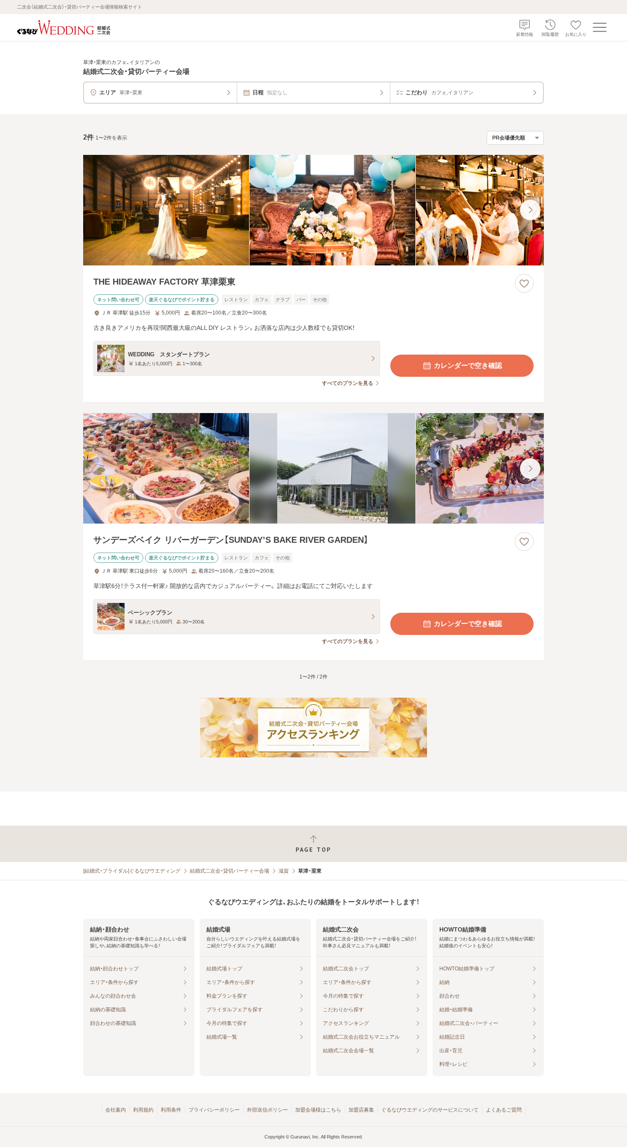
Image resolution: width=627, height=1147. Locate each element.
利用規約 (143, 1110)
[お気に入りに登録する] (524, 283)
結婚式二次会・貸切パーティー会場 (229, 871)
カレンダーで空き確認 (468, 365)
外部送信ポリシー (267, 1110)
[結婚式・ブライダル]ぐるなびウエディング (131, 871)
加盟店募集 (361, 1110)
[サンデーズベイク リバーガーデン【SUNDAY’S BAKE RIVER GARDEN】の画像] (313, 468)
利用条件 (171, 1110)
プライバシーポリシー (214, 1110)
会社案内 (115, 1110)
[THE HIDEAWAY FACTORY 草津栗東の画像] (313, 210)
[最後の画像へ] (530, 210)
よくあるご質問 (504, 1110)
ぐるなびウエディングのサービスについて (430, 1110)
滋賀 (284, 871)
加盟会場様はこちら (318, 1110)
